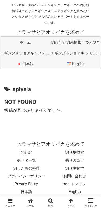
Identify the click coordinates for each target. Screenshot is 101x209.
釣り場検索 (74, 152)
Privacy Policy (26, 183)
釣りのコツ (74, 160)
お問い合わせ (74, 175)
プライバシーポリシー (26, 175)
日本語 (26, 191)
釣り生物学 (74, 168)
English (74, 191)
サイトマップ (74, 183)
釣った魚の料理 (26, 168)
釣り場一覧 (26, 160)
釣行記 (26, 152)
